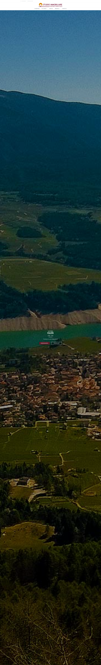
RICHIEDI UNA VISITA (44, 343)
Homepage (36, 8)
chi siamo (44, 8)
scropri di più (56, 343)
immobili (57, 8)
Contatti (64, 8)
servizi (51, 8)
